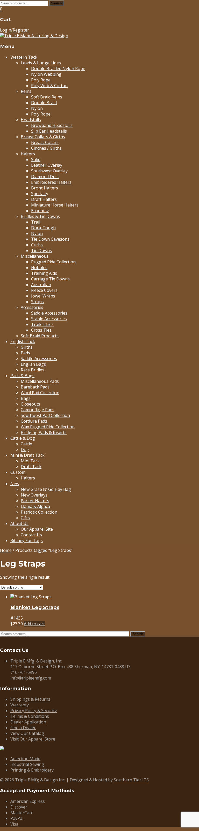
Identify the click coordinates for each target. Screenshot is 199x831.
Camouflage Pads (37, 410)
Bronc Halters (44, 188)
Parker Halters (35, 501)
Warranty (19, 705)
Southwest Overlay (49, 171)
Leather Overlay (46, 165)
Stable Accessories (49, 319)
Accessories (32, 307)
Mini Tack (30, 461)
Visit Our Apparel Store (32, 739)
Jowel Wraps (43, 296)
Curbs (37, 245)
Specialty (39, 193)
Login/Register (14, 30)
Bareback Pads (35, 387)
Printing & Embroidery (32, 770)
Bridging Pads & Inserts (44, 432)
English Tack (22, 341)
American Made (25, 758)
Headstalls (31, 120)
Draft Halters (44, 199)
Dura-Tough (43, 228)
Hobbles (39, 267)
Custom (17, 472)
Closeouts (30, 404)
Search (56, 3)
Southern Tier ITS (131, 780)
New (14, 483)
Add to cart (34, 624)
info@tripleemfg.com (30, 678)
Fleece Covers (44, 290)
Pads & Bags (22, 375)
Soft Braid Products (40, 336)
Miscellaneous (34, 256)
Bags (26, 398)
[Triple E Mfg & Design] (34, 36)
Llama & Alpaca (35, 506)
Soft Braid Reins (46, 97)
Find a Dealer (23, 727)
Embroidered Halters (51, 182)
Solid (35, 159)
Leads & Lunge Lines (41, 63)
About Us (19, 523)
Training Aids (44, 273)
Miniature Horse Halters (55, 205)
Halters (28, 154)
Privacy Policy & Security (33, 710)
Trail (35, 222)
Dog (25, 449)
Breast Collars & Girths (43, 137)
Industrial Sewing (27, 764)
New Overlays (34, 495)
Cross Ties (41, 330)
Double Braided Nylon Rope (58, 68)
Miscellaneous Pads (40, 381)
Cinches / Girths (46, 148)
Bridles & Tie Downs (40, 216)
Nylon (37, 108)
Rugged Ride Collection (53, 262)
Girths (27, 347)
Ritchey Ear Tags (26, 540)
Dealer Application (28, 722)
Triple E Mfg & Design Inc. (40, 780)
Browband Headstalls (52, 125)
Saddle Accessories (49, 313)
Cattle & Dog (22, 438)
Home (6, 550)
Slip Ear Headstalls (49, 131)
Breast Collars (45, 142)
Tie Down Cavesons (50, 239)
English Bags (33, 364)
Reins (26, 91)
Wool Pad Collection (40, 392)
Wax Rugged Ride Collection (48, 427)
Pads (25, 353)
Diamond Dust (45, 176)
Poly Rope (41, 80)
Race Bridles (32, 370)
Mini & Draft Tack (27, 455)
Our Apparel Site (37, 529)
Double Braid (44, 102)
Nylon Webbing (46, 74)
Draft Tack (31, 466)
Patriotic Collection (39, 512)
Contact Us (31, 535)
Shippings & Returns (30, 699)
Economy (40, 211)
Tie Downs (41, 250)
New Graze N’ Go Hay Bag (46, 489)
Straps (37, 301)
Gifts (25, 518)
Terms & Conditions (29, 716)
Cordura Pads (34, 421)
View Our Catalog (27, 733)
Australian (41, 284)
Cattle (26, 444)
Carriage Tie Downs (50, 279)
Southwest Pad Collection (45, 415)
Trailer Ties (42, 324)
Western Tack (23, 57)
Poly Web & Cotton (49, 85)
